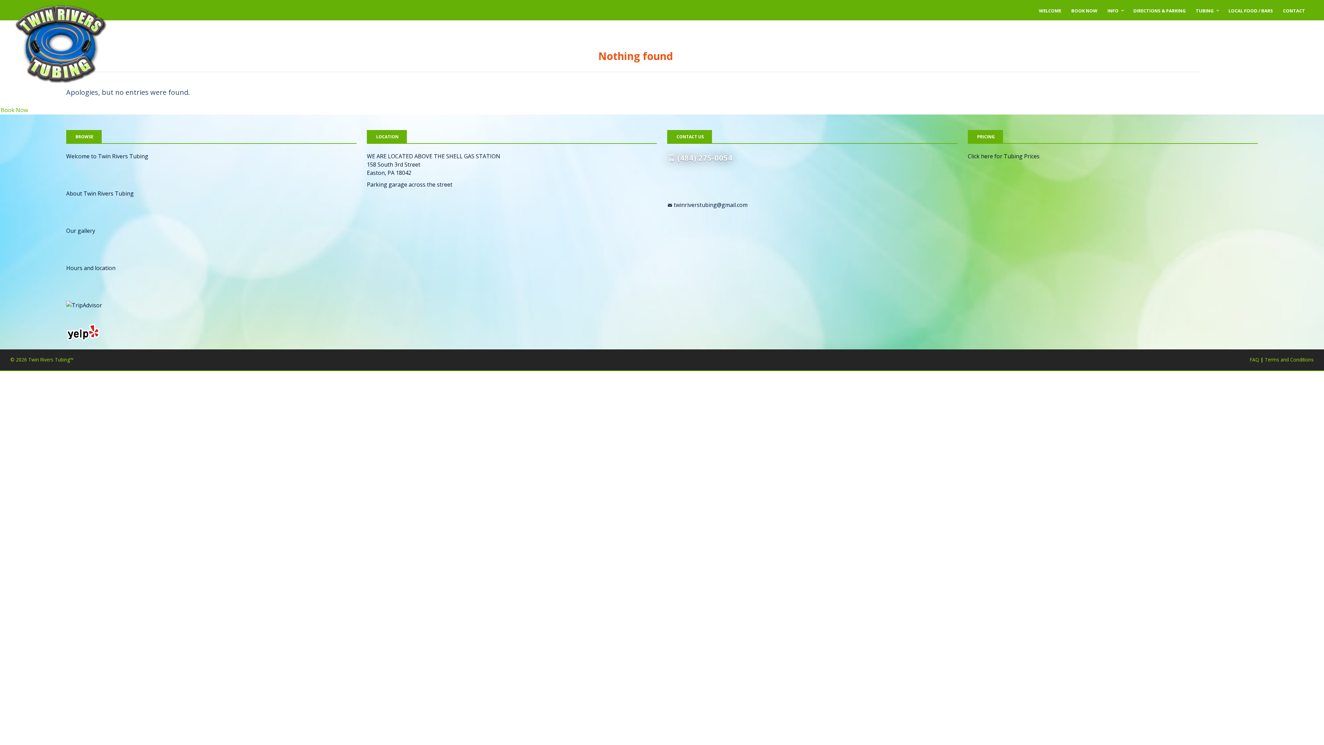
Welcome (1050, 11)
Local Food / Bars (1250, 11)
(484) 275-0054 (704, 157)
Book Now (1084, 11)
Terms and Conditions (1289, 359)
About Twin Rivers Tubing (100, 193)
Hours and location (91, 268)
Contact (1294, 11)
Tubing (1205, 11)
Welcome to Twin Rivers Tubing (107, 156)
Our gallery (80, 231)
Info (1113, 11)
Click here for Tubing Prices (1004, 156)
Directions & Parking (1159, 11)
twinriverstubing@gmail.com (711, 205)
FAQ (1254, 359)
